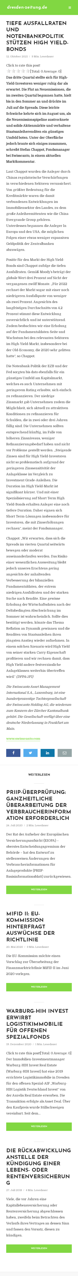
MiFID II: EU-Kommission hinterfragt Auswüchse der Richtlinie (30, 927)
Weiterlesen (39, 890)
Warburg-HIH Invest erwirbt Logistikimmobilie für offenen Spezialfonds (37, 1024)
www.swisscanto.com (23, 739)
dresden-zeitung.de (27, 7)
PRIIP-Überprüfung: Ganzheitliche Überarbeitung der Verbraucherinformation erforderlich (38, 805)
